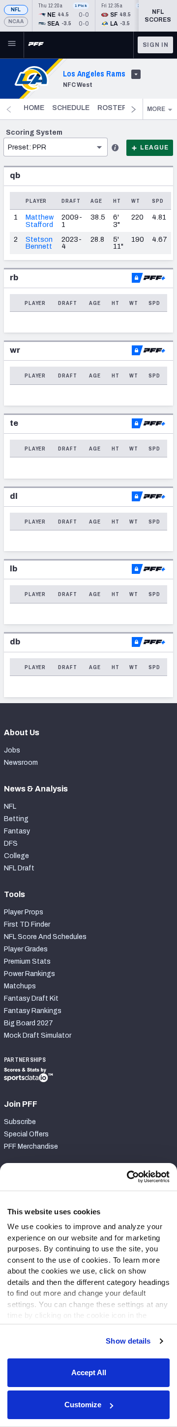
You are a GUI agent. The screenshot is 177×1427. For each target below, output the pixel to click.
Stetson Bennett (39, 242)
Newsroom (21, 762)
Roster (112, 108)
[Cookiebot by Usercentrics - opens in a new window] (128, 1176)
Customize (82, 1404)
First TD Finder (27, 924)
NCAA (16, 21)
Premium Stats (27, 961)
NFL (16, 9)
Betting (16, 819)
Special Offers (26, 1134)
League (154, 147)
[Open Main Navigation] (12, 45)
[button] (55, 132)
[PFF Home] (36, 45)
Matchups (20, 986)
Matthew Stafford (40, 220)
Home (34, 108)
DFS (11, 843)
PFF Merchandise (31, 1146)
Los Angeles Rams (94, 73)
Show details (128, 1341)
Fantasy (17, 831)
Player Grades (26, 949)
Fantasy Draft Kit (31, 998)
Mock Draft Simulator (37, 1035)
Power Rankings (29, 973)
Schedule (70, 108)
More (156, 109)
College (16, 856)
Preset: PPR (27, 147)
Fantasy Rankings (32, 1010)
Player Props (23, 912)
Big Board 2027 (28, 1023)
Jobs (12, 750)
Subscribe (20, 1122)
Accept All (88, 1372)
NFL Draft (19, 868)
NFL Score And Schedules (45, 936)
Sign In (156, 44)
